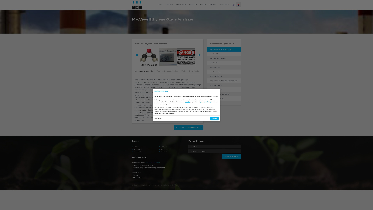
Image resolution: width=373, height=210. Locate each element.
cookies (187, 102)
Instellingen (157, 118)
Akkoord (214, 118)
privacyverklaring (205, 102)
